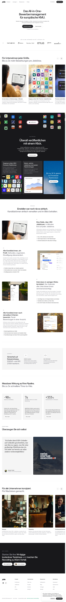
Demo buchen (38, 26)
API (15, 586)
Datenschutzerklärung (47, 595)
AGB (54, 586)
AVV (54, 589)
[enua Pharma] (30, 43)
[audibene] (10, 43)
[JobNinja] (20, 186)
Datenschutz (55, 584)
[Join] (3, 2)
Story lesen (7, 416)
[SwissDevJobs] (5, 181)
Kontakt (29, 589)
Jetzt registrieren (7, 564)
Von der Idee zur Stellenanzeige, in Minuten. (12, 99)
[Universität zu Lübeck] (3, 190)
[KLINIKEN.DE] (14, 181)
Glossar (41, 589)
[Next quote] (59, 471)
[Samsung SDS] (58, 43)
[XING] (2, 186)
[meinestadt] (7, 186)
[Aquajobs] (12, 190)
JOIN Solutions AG (8, 598)
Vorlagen (42, 586)
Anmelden (52, 1)
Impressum (55, 582)
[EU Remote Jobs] (18, 181)
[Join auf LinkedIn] (3, 583)
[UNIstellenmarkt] (9, 181)
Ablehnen (53, 598)
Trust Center (15, 598)
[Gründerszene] (18, 177)
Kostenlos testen (32, 155)
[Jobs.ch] (13, 177)
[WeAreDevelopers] (16, 190)
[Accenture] (47, 43)
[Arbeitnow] (15, 186)
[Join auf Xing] (6, 583)
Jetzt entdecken (53, 181)
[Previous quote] (55, 471)
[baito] (5, 177)
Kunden (29, 584)
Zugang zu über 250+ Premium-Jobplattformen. (40, 99)
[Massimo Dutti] (20, 43)
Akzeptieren (59, 598)
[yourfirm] (9, 177)
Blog (41, 584)
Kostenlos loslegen (27, 26)
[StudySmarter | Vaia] (8, 190)
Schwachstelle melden (22, 598)
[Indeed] (11, 186)
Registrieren (59, 1)
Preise (28, 1)
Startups (4, 529)
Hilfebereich (42, 582)
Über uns (29, 582)
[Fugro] (39, 43)
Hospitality (31, 529)
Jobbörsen (17, 584)
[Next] (61, 58)
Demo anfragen (21, 564)
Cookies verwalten (58, 595)
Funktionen (17, 582)
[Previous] (57, 58)
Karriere (29, 586)
